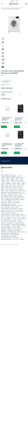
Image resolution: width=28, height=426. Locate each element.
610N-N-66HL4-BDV (5, 196)
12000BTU (7, 179)
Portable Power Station (19, 223)
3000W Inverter (8, 186)
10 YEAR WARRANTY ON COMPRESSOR (9, 176)
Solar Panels (11, 230)
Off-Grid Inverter (13, 221)
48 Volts (14, 189)
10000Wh (3, 177)
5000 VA (22, 189)
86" (6, 201)
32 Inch (14, 186)
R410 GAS (23, 226)
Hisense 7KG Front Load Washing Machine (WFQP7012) (7, 119)
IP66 (8, 215)
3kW (11, 187)
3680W (6, 187)
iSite (2, 217)
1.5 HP (10, 174)
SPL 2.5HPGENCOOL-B (5, 236)
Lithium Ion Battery (21, 218)
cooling (14, 204)
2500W (23, 183)
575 (23, 192)
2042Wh (19, 183)
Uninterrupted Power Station (6, 239)
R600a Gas (3, 227)
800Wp (22, 199)
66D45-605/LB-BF (17, 198)
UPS (14, 239)
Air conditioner (4, 202)
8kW (18, 201)
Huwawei (10, 211)
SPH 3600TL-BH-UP (5, 233)
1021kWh (13, 177)
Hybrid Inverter (20, 211)
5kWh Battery (10, 195)
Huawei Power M (4, 211)
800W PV (18, 199)
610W (11, 196)
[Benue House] (14, 4)
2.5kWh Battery (8, 183)
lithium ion (14, 218)
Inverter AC (3, 215)
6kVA (23, 198)
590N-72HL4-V (15, 193)
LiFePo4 (23, 217)
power (2, 226)
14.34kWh (21, 179)
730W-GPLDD (7, 199)
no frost (3, 221)
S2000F (14, 227)
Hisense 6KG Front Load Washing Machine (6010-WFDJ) (7, 145)
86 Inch (2, 201)
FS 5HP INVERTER (13, 208)
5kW (2, 195)
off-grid (7, 221)
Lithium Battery (8, 218)
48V (18, 189)
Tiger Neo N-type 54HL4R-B (6, 237)
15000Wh (12, 180)
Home (2, 7)
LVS (2, 220)
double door (19, 205)
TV (20, 237)
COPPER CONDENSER (5, 205)
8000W (13, 199)
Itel (4, 217)
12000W (12, 179)
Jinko (12, 217)
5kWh (5, 195)
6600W (2, 198)
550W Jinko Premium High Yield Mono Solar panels (11, 192)
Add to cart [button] (12, 123)
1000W (7, 177)
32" (22, 186)
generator (20, 208)
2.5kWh (2, 183)
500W (16, 190)
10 (13, 174)
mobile (15, 220)
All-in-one (10, 202)
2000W (14, 183)
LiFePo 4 (19, 217)
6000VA (16, 195)
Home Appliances (7, 7)
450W (9, 189)
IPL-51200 (17, 215)
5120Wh (20, 190)
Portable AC (3, 223)
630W (15, 196)
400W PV (21, 187)
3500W (2, 187)
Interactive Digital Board (5, 214)
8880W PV (10, 201)
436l (6, 189)
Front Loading (21, 7)
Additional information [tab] (7, 88)
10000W (19, 176)
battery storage (4, 204)
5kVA (24, 193)
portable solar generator (6, 224)
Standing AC (13, 236)
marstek (5, 220)
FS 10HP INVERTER (5, 208)
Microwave (11, 220)
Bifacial (10, 204)
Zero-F (17, 239)
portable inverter (10, 223)
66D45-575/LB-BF (9, 198)
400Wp (2, 189)
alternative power (17, 202)
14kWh (7, 180)
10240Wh (18, 177)
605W (20, 195)
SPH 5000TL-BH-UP (14, 233)
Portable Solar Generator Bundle (18, 224)
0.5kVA (2, 174)
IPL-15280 (12, 215)
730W (2, 199)
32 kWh (18, 186)
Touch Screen (16, 237)
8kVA (14, 201)
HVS (14, 211)
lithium (2, 218)
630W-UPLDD (20, 196)
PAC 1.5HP (20, 221)
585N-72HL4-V (4, 193)
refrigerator (9, 227)
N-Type (19, 220)
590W (20, 193)
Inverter (21, 214)
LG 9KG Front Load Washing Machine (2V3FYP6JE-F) (19, 119)
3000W (2, 186)
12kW (17, 179)
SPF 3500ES (17, 230)
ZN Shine (22, 239)
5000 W (2, 190)
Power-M (13, 226)
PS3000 (18, 226)
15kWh (20, 180)
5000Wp (11, 190)
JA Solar (8, 217)
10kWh (2, 179)
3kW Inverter (15, 187)
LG (15, 217)
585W (9, 193)
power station (8, 226)
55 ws (24, 190)
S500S (18, 227)
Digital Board (13, 205)
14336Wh (3, 180)
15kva (17, 180)
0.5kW (6, 174)
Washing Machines (14, 7)
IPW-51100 (23, 215)
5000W (7, 190)
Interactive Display (15, 214)
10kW (22, 177)
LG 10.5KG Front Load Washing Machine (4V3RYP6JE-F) (19, 145)
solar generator (4, 230)
